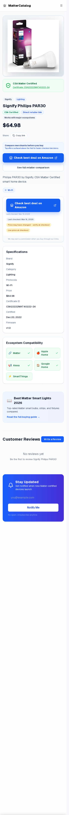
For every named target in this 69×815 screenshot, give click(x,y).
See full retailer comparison (33, 167)
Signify (8, 99)
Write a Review (52, 439)
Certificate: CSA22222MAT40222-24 (31, 87)
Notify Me (33, 507)
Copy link (20, 135)
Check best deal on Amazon (33, 158)
